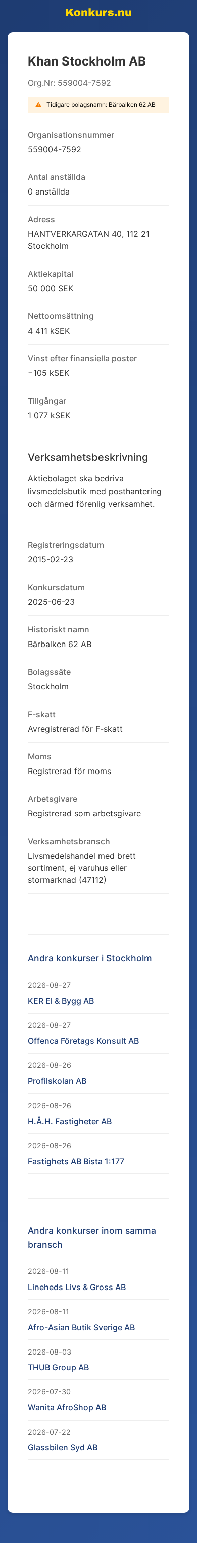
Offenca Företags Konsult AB (83, 1041)
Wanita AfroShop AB (67, 1407)
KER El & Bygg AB (61, 1001)
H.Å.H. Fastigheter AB (70, 1121)
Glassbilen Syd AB (62, 1447)
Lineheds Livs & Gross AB (77, 1287)
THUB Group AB (58, 1367)
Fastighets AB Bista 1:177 (76, 1161)
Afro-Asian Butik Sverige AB (81, 1327)
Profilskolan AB (57, 1081)
